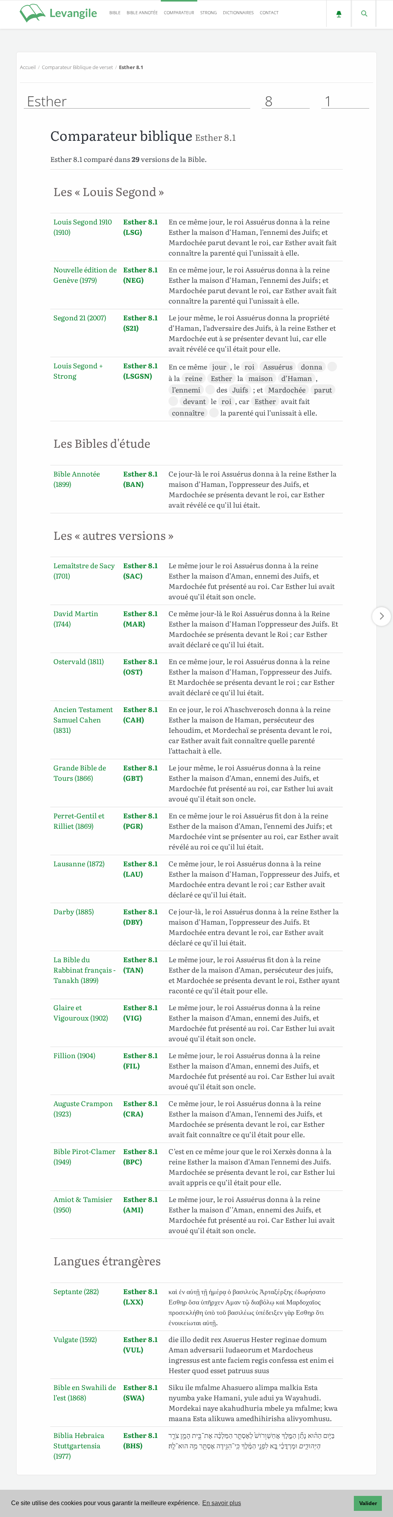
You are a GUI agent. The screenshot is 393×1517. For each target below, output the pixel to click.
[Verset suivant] (381, 616)
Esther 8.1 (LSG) (140, 226)
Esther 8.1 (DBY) (140, 916)
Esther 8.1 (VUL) (140, 1344)
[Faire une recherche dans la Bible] (364, 13)
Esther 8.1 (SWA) (140, 1392)
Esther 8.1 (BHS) (140, 1440)
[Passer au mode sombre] (339, 13)
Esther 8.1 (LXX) (140, 1296)
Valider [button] (368, 1503)
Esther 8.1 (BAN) (140, 478)
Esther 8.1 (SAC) (140, 570)
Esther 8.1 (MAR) (140, 618)
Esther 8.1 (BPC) (140, 1156)
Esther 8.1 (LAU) (140, 868)
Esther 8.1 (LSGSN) (140, 370)
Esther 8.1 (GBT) (140, 772)
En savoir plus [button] (221, 1503)
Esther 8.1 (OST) (140, 666)
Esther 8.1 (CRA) (140, 1108)
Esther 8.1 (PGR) (140, 820)
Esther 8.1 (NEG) (140, 274)
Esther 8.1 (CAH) (140, 714)
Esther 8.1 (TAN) (140, 964)
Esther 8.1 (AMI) (140, 1204)
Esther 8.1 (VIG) (140, 1012)
